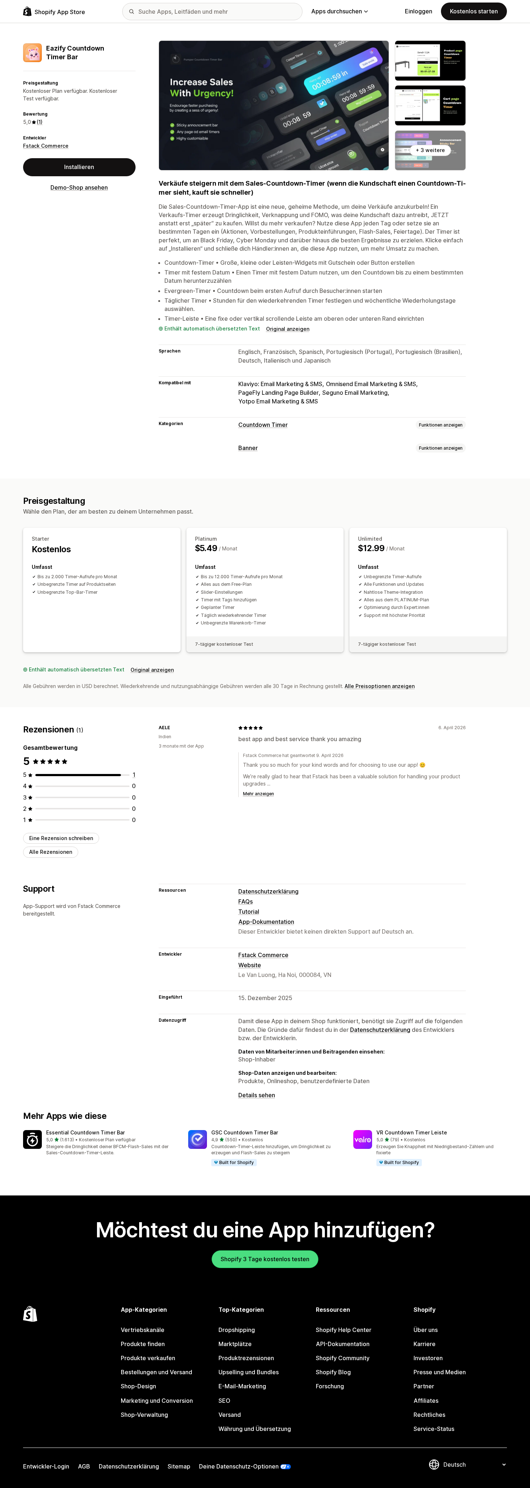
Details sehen (256, 1095)
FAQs (245, 901)
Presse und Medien (440, 1372)
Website (249, 965)
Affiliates (426, 1400)
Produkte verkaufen (148, 1358)
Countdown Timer (263, 424)
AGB (84, 1466)
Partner (424, 1386)
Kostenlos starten (474, 11)
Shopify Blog (333, 1372)
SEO (224, 1400)
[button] (100, 1143)
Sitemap (179, 1466)
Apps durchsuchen (336, 11)
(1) (40, 122)
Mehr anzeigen (258, 793)
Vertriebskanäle (142, 1329)
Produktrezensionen (246, 1358)
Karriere (425, 1344)
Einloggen (418, 11)
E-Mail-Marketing (242, 1386)
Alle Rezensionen (50, 852)
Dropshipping (236, 1329)
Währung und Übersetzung (254, 1428)
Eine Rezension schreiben (61, 838)
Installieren (79, 166)
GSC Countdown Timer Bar (244, 1132)
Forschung (330, 1386)
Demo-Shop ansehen (79, 187)
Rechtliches (429, 1414)
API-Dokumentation (343, 1344)
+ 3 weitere (430, 150)
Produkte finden (143, 1344)
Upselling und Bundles (248, 1372)
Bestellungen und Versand (156, 1372)
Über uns (426, 1329)
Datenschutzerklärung (268, 891)
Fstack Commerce (46, 146)
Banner (248, 447)
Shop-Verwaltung (144, 1414)
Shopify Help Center (343, 1329)
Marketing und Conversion (157, 1400)
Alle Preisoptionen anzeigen (380, 686)
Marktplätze (235, 1344)
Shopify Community (343, 1358)
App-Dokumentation (266, 921)
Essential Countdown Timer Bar (85, 1132)
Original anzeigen (287, 329)
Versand (229, 1414)
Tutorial (248, 911)
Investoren (428, 1358)
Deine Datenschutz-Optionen (239, 1466)
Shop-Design (138, 1386)
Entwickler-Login (46, 1466)
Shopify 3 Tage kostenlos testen (265, 1259)
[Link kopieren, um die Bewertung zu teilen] (174, 728)
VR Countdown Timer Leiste (411, 1132)
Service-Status (434, 1428)
